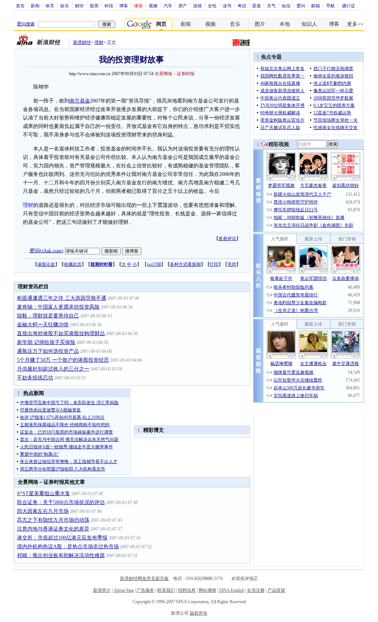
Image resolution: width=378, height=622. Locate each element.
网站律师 (207, 590)
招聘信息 (187, 590)
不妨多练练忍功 (35, 378)
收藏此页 (73, 264)
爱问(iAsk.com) (46, 250)
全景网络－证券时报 (175, 73)
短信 (286, 5)
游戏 (197, 5)
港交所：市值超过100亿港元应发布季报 (62, 538)
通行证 (348, 5)
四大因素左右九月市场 (43, 511)
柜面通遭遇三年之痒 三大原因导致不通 (61, 298)
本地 (284, 24)
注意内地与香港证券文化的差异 (53, 529)
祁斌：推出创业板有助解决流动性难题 (61, 555)
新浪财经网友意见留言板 (144, 578)
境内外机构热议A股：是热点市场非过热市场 (68, 546)
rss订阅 (154, 264)
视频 (153, 5)
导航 (330, 5)
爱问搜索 (26, 24)
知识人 (309, 24)
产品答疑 (276, 590)
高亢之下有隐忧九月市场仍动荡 (53, 520)
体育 (49, 5)
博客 (123, 5)
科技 (108, 5)
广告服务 (145, 590)
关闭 (231, 264)
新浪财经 (82, 42)
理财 (98, 42)
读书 (227, 5)
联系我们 (166, 590)
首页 (20, 5)
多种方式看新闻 (185, 264)
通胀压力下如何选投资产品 (48, 351)
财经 (79, 5)
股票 (94, 5)
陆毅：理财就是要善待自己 (48, 316)
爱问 (300, 5)
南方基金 (79, 101)
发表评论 (227, 238)
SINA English (231, 590)
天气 (271, 5)
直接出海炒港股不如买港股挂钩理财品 (61, 333)
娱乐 (64, 5)
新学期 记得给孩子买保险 (46, 342)
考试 (241, 5)
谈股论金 (46, 264)
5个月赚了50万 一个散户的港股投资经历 (63, 360)
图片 (260, 24)
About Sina (124, 590)
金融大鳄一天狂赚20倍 (43, 324)
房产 (182, 5)
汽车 (168, 5)
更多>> (355, 24)
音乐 (235, 24)
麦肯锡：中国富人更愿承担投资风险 (58, 307)
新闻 (35, 5)
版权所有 (198, 613)
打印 (214, 264)
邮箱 (315, 5)
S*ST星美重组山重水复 (43, 493)
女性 (212, 5)
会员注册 (256, 590)
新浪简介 (102, 590)
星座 (256, 5)
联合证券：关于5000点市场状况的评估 (61, 502)
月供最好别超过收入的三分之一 (53, 369)
